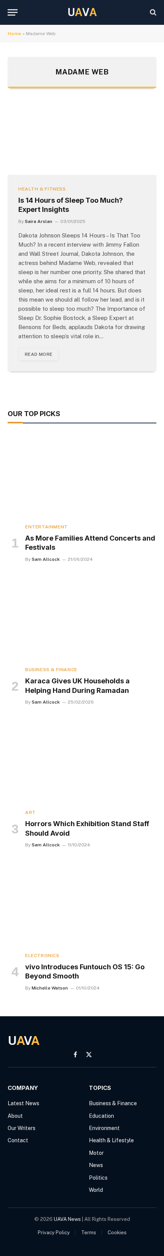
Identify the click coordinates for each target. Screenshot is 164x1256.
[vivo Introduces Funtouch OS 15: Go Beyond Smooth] (82, 904)
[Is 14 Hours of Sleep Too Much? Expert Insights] (82, 139)
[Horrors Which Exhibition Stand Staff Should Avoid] (82, 761)
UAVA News (67, 1219)
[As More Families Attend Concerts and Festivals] (82, 475)
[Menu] (13, 12)
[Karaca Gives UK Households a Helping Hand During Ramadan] (82, 618)
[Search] (152, 12)
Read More (38, 354)
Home (14, 33)
